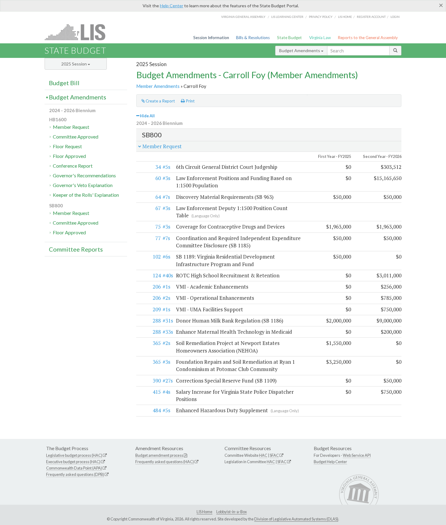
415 (157, 391)
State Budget (289, 37)
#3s (166, 178)
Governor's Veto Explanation (83, 185)
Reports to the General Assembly (368, 37)
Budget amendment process (159, 455)
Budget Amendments (300, 50)
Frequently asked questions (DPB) (75, 474)
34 (158, 166)
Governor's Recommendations (84, 175)
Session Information (211, 37)
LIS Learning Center (287, 16)
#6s (166, 256)
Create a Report (160, 101)
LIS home (345, 16)
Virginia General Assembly (243, 16)
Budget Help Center (330, 461)
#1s (166, 286)
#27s (168, 380)
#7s (166, 196)
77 (158, 238)
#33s (168, 331)
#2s (166, 297)
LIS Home (204, 511)
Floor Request (67, 146)
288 (157, 320)
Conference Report (73, 166)
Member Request (71, 127)
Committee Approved (75, 136)
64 (158, 196)
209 (157, 309)
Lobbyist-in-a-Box (231, 511)
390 (157, 380)
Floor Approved (69, 156)
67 (158, 208)
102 (157, 256)
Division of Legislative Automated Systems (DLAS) (296, 519)
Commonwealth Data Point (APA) (74, 468)
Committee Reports (76, 249)
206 (157, 286)
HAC (263, 455)
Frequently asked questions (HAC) (164, 461)
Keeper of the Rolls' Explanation (86, 195)
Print (190, 101)
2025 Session (74, 63)
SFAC (274, 455)
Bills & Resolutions (253, 37)
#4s (166, 391)
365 (157, 342)
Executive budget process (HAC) (73, 461)
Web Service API (357, 455)
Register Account (371, 16)
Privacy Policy (321, 16)
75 (158, 226)
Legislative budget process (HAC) (74, 455)
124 (157, 275)
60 (158, 178)
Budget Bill (64, 82)
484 (157, 410)
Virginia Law (320, 37)
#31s (168, 320)
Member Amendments (158, 86)
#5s (166, 166)
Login (395, 16)
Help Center (171, 5)
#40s (168, 275)
